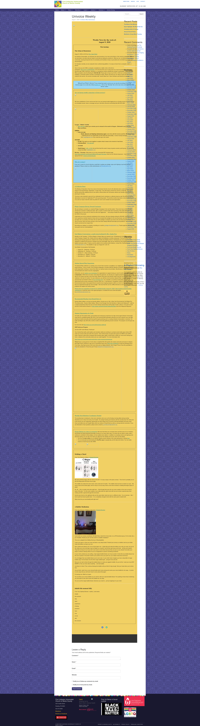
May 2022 (130, 167)
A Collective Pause (80, 186)
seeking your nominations (91, 273)
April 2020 (130, 214)
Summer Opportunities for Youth (84, 313)
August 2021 (130, 183)
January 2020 (131, 219)
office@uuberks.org (106, 166)
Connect (101, 10)
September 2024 (131, 114)
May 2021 (130, 189)
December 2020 (131, 199)
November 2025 (131, 88)
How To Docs (131, 251)
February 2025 (131, 104)
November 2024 (131, 110)
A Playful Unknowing (134, 265)
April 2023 (130, 146)
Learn (85, 10)
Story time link (81, 126)
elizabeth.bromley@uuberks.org (105, 346)
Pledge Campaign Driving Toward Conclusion (88, 206)
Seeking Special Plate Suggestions (84, 263)
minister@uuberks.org (80, 244)
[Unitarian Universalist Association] (134, 701)
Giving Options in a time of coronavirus (86, 431)
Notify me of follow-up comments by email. (85, 681)
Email (74, 668)
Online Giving (111, 10)
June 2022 (130, 165)
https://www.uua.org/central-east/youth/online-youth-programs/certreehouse (93, 339)
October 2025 (131, 89)
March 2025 (130, 103)
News (70, 10)
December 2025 (131, 86)
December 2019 (131, 221)
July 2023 (130, 140)
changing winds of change (131, 29)
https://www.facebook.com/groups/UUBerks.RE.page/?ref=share (90, 154)
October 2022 (131, 157)
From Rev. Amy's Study (133, 239)
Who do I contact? (80, 162)
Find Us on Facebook (61, 713)
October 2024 (131, 112)
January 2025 (131, 106)
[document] (100, 352)
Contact (142, 1)
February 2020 (131, 217)
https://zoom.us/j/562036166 (88, 69)
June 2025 (130, 97)
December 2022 (131, 153)
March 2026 (130, 80)
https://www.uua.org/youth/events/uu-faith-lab (95, 324)
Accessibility (116, 724)
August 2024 (130, 116)
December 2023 (131, 131)
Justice (93, 10)
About (63, 10)
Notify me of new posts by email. (82, 684)
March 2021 (130, 193)
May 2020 (130, 212)
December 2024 (131, 108)
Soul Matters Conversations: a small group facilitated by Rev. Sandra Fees (96, 234)
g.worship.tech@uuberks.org (110, 424)
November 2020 (131, 200)
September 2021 (131, 182)
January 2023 (131, 151)
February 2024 (131, 127)
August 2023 (130, 138)
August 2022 (130, 161)
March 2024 (130, 125)
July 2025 (130, 95)
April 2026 (130, 78)
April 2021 (130, 191)
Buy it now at (82, 709)
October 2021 (131, 180)
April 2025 (130, 101)
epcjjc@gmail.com (88, 137)
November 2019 (131, 223)
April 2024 (130, 123)
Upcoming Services (127, 294)
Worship (77, 10)
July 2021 (130, 185)
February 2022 (131, 172)
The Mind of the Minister (130, 24)
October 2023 (131, 135)
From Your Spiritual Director (135, 249)
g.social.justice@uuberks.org (83, 292)
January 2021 (131, 197)
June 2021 (130, 187)
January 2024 (131, 129)
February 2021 (131, 195)
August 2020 (130, 206)
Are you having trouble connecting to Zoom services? (90, 92)
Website (74, 675)
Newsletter (130, 254)
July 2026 (130, 72)
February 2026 (131, 82)
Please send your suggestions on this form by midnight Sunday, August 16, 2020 (94, 288)
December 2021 (131, 176)
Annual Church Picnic (130, 31)
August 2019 (130, 229)
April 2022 (130, 168)
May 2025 (130, 99)
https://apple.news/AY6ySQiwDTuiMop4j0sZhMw (104, 306)
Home (57, 10)
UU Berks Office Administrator (87, 19)
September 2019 (131, 227)
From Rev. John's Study (133, 241)
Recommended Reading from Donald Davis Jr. (88, 299)
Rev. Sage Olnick (93, 54)
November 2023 (131, 133)
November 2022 (131, 155)
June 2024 (130, 120)
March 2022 (130, 170)
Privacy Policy (125, 724)
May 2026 (130, 76)
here (128, 438)
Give (137, 1)
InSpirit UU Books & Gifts (105, 724)
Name (74, 662)
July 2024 (130, 118)
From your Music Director (134, 247)
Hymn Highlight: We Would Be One (133, 26)
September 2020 (131, 204)
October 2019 (131, 225)
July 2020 (130, 208)
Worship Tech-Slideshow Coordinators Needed (88, 415)
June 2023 (130, 142)
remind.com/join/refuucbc (89, 155)
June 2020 (130, 210)
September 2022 (131, 159)
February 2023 (131, 150)
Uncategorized (131, 256)
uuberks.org (98, 84)
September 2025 (131, 91)
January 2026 (131, 84)
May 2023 (130, 144)
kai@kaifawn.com (91, 150)
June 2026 (130, 74)
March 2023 (130, 148)
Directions (126, 1)
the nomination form (98, 279)
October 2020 (131, 202)
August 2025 (130, 93)
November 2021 (131, 178)
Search (133, 1)
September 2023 (131, 136)
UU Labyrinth (90, 143)
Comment (75, 655)
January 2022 (131, 174)
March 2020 (130, 215)
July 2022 (130, 163)
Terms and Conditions (137, 724)
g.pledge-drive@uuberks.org (111, 225)
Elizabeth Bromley (93, 457)
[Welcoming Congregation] (130, 711)
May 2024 (130, 121)
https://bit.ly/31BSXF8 (113, 343)
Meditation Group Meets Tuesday (133, 34)
